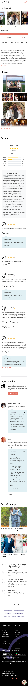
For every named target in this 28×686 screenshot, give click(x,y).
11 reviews (7, 26)
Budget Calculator (5, 634)
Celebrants (17, 634)
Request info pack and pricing (14, 33)
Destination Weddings (6, 643)
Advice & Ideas (18, 643)
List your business (6, 666)
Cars (16, 636)
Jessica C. (7, 233)
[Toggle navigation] (2, 2)
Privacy (11, 675)
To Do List (4, 628)
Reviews (17, 42)
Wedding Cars (8, 613)
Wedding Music (7, 616)
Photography (17, 632)
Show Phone (5, 30)
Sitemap (7, 675)
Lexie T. (6, 264)
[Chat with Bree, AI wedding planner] (24, 682)
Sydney (4, 4)
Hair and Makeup (18, 638)
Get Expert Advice (13, 393)
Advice (22, 42)
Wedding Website (5, 636)
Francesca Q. (8, 286)
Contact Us (17, 648)
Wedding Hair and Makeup (18, 616)
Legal (16, 675)
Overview (4, 42)
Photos (11, 42)
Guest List (4, 630)
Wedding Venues (8, 610)
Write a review (14, 153)
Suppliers (17, 625)
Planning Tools (6, 625)
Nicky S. (6, 352)
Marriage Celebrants (19, 610)
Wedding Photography (18, 613)
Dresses (16, 630)
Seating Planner (5, 632)
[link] (2, 678)
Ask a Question (18, 645)
